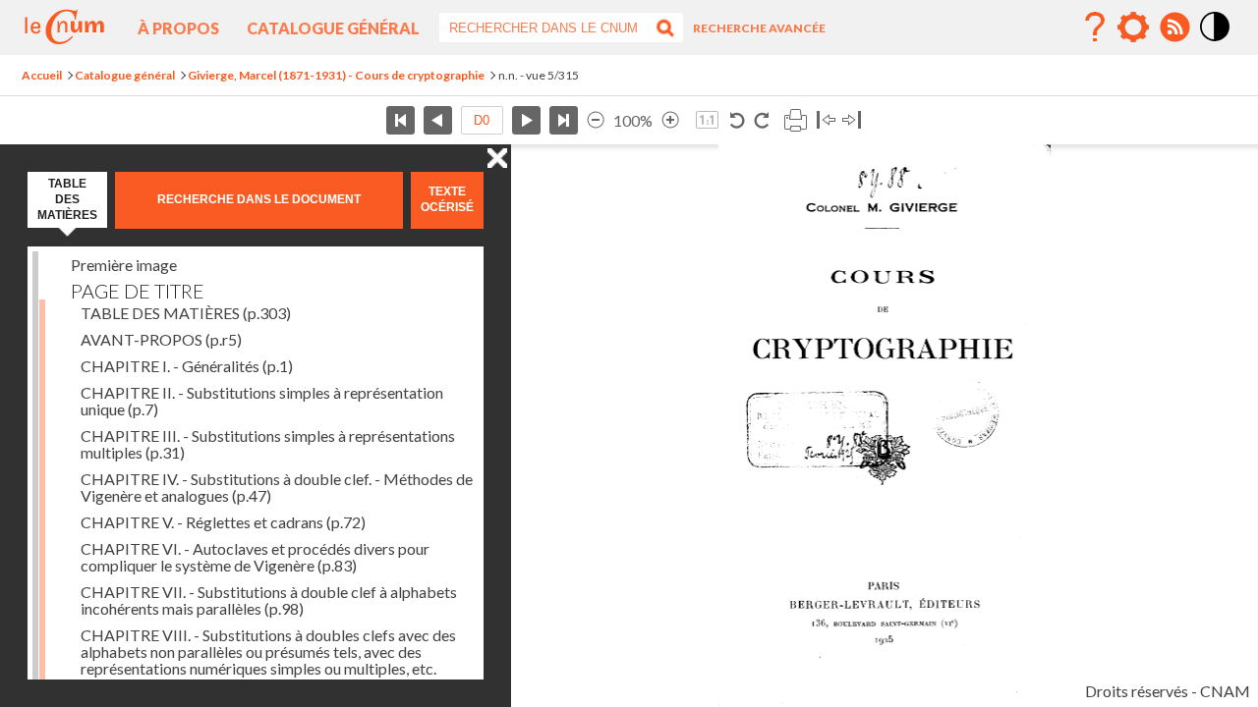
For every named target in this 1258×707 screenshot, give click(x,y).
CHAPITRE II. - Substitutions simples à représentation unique (262, 400)
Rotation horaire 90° (761, 120)
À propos (178, 28)
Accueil (42, 75)
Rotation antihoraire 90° (737, 120)
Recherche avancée (759, 28)
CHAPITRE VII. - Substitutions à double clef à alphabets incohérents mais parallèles (269, 600)
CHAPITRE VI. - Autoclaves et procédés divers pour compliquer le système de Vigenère (255, 556)
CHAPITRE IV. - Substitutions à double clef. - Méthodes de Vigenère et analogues (277, 487)
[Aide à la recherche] (1095, 27)
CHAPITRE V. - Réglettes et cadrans (223, 522)
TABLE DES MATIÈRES (186, 312)
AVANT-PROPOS (161, 339)
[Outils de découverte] (1133, 27)
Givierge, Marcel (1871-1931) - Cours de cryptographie (336, 75)
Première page (400, 120)
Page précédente (438, 120)
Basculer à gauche (826, 120)
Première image (124, 264)
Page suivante (526, 120)
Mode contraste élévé (1215, 42)
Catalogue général (333, 28)
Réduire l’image (595, 120)
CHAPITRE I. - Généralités (187, 365)
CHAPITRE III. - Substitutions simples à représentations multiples (268, 444)
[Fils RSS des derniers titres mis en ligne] (1174, 27)
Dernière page (563, 120)
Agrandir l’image (670, 120)
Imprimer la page (795, 120)
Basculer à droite (851, 120)
